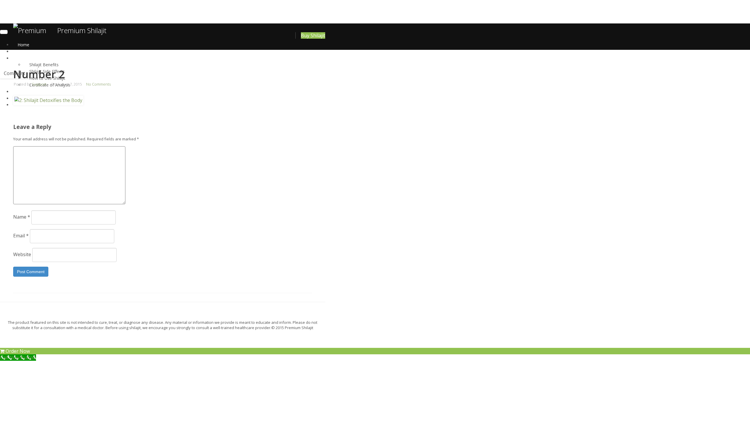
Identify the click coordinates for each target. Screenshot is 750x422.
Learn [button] (23, 58)
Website (22, 254)
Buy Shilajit (313, 35)
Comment (14, 73)
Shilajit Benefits (44, 64)
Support (39, 84)
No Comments (98, 84)
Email (21, 235)
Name (21, 217)
